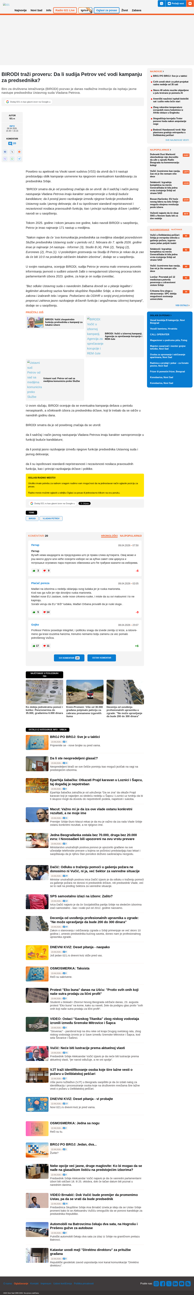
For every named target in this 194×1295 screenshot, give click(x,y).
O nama (7, 1283)
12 (66, 901)
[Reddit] (19, 151)
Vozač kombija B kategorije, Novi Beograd (167, 321)
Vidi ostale (182, 305)
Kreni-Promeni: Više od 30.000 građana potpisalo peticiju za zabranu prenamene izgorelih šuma (84, 712)
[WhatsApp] (12, 158)
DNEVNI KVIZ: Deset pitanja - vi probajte (81, 1099)
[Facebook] (5, 151)
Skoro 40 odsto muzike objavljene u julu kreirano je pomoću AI (171, 91)
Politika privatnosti (84, 1283)
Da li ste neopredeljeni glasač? (74, 758)
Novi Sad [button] (36, 10)
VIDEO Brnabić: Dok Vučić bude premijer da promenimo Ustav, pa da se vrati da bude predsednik (94, 1197)
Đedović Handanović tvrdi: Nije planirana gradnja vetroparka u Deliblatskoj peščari (169, 132)
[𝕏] (12, 151)
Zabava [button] (136, 10)
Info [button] (48, 10)
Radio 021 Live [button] (65, 10)
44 (66, 927)
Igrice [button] (84, 10)
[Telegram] (19, 158)
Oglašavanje (21, 1283)
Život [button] (124, 10)
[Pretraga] (161, 3)
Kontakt (34, 1283)
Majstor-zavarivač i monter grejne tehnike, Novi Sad (168, 347)
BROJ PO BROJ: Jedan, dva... (73, 1144)
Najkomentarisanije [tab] (159, 229)
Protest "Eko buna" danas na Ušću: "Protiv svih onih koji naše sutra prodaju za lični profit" (94, 992)
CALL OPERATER (159, 334)
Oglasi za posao (160, 315)
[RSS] (188, 1283)
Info (12, 126)
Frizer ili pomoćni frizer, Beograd (167, 371)
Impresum (46, 1283)
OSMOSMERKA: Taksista (69, 968)
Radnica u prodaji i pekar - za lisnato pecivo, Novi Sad (169, 364)
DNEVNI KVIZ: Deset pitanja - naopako (80, 947)
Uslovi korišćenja (62, 1283)
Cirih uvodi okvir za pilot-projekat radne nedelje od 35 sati (170, 83)
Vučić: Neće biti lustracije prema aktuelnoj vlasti (87, 1048)
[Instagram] (156, 1283)
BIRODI (32, 518)
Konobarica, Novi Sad (161, 377)
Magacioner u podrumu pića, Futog (168, 340)
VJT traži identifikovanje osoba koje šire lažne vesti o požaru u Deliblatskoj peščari (91, 1071)
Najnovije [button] (21, 10)
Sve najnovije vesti (177, 140)
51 (66, 1053)
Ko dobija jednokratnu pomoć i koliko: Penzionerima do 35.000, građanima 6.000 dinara (44, 710)
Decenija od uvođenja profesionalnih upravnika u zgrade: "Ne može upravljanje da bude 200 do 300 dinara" (124, 712)
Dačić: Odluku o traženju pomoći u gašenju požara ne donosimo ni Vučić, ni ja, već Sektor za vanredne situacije (95, 869)
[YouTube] (182, 1283)
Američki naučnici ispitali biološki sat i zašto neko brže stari (171, 100)
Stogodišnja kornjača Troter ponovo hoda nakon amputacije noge (169, 121)
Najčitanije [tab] (176, 229)
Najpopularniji (131, 536)
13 (66, 1104)
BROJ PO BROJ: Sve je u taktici (75, 737)
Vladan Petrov (51, 518)
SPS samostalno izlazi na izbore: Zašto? (81, 896)
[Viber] (5, 158)
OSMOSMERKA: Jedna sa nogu (74, 1123)
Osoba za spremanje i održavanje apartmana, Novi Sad (167, 355)
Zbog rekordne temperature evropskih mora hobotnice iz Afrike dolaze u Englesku (168, 110)
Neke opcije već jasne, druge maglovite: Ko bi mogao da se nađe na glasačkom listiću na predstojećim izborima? (96, 1168)
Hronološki (109, 536)
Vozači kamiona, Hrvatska (163, 328)
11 (66, 763)
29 (66, 876)
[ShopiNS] (190, 3)
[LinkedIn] (175, 1283)
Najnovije (156, 71)
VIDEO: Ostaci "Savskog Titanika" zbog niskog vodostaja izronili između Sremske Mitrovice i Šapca (94, 1021)
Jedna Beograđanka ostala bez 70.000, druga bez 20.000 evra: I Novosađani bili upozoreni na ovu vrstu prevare (93, 837)
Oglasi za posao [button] (106, 10)
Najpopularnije (159, 150)
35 (66, 1204)
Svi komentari (69, 658)
